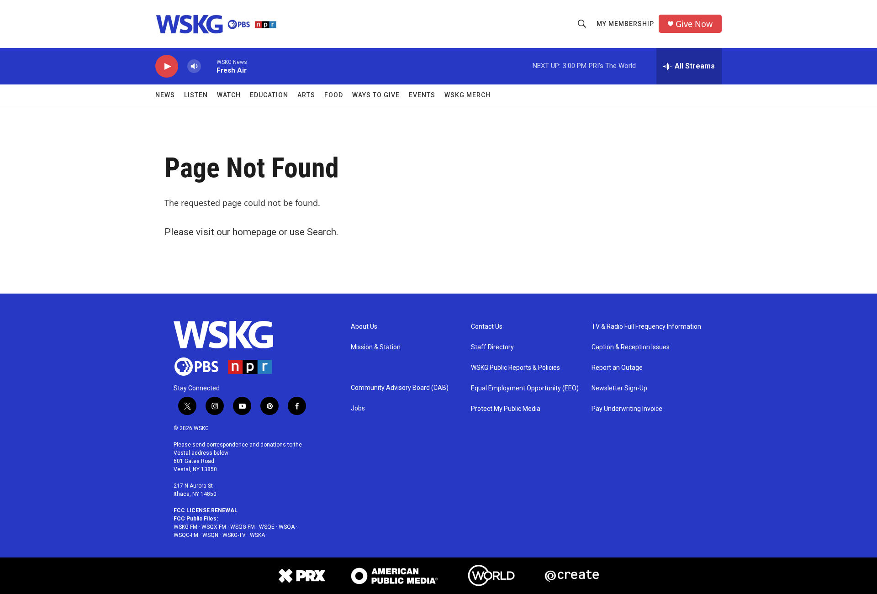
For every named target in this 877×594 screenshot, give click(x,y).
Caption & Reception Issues (631, 347)
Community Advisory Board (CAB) (400, 387)
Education (269, 95)
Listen (196, 95)
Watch (229, 95)
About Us (364, 326)
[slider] (208, 66)
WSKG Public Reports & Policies (515, 367)
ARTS (306, 95)
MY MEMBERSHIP (625, 23)
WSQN (210, 535)
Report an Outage (617, 367)
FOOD (333, 95)
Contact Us (486, 326)
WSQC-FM (186, 535)
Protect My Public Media (505, 408)
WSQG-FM (242, 527)
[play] (166, 66)
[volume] (194, 66)
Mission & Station (376, 347)
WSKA (257, 535)
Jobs (358, 408)
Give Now (694, 24)
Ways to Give (376, 95)
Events (422, 95)
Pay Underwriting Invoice (627, 408)
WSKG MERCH (467, 95)
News (165, 95)
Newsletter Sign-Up (619, 388)
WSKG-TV (234, 535)
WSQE (267, 527)
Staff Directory (492, 347)
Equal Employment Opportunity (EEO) (525, 388)
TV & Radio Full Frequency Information (646, 326)
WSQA (287, 527)
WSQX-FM (213, 527)
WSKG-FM (185, 527)
